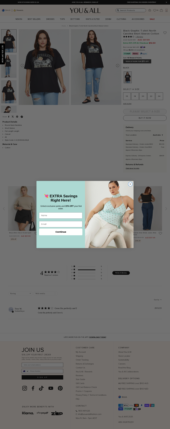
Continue (60, 231)
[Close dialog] (130, 184)
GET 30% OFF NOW (2, 54)
